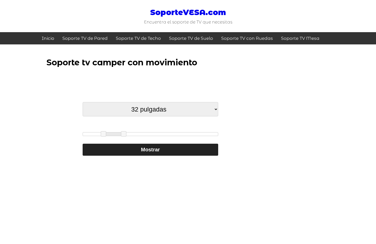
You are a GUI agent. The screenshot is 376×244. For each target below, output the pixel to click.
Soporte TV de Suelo (191, 38)
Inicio (48, 38)
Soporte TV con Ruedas (247, 38)
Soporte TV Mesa (300, 38)
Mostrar (150, 149)
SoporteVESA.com (188, 12)
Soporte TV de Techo (138, 38)
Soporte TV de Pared (85, 38)
